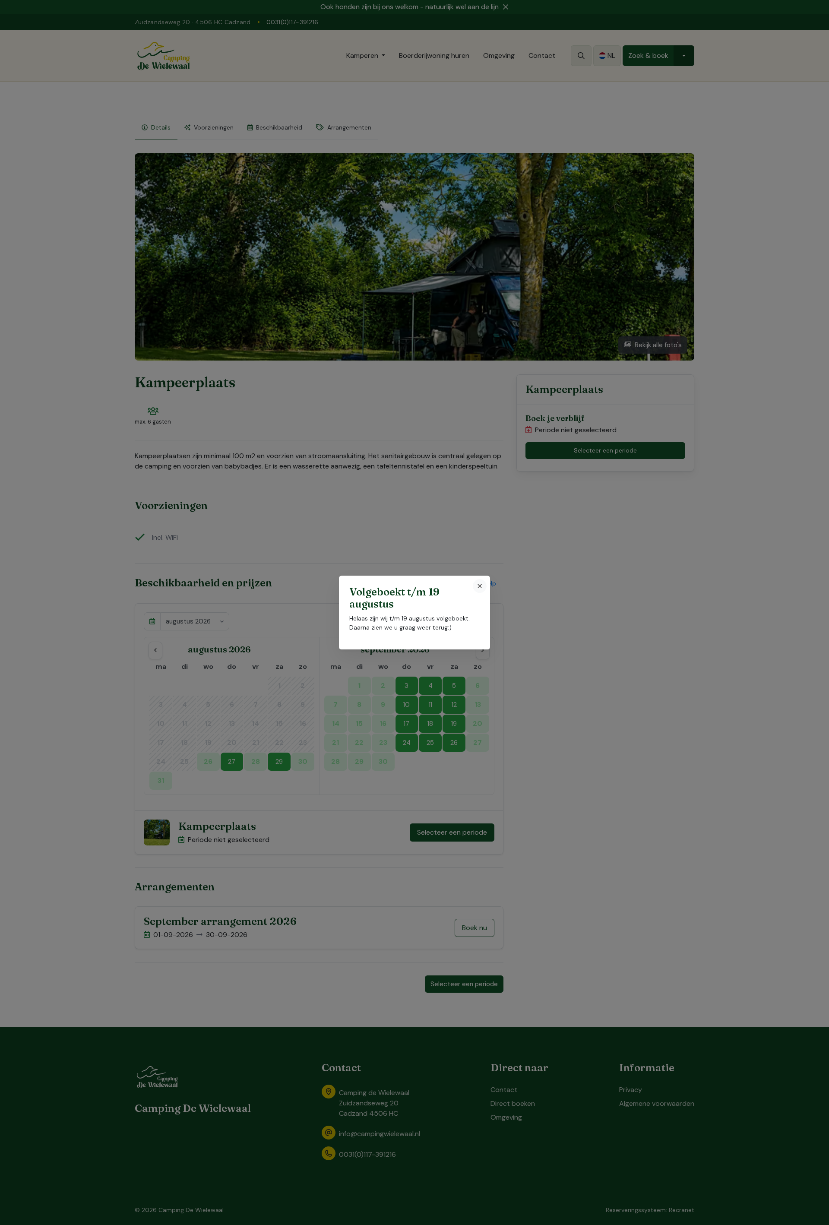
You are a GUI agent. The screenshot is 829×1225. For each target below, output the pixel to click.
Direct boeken (512, 1103)
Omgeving (499, 55)
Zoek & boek (648, 55)
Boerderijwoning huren (434, 55)
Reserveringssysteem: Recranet (650, 1210)
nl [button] (611, 55)
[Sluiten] (480, 586)
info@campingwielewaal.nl (379, 1133)
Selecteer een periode (452, 832)
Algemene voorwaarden (656, 1103)
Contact (541, 55)
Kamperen (362, 55)
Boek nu (474, 927)
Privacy (630, 1089)
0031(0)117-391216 (292, 22)
